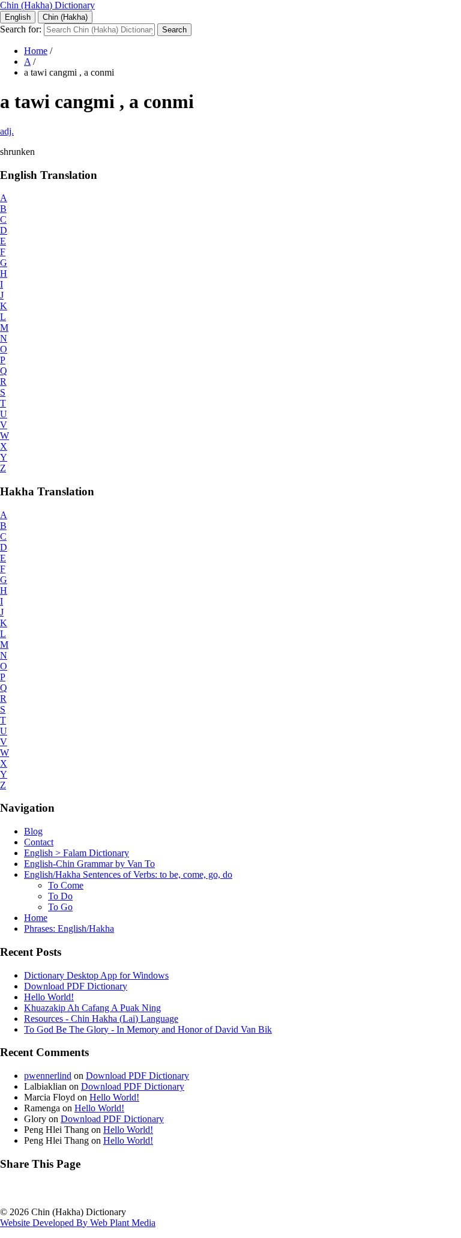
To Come (65, 885)
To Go (60, 907)
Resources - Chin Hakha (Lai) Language (101, 1018)
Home (35, 51)
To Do (60, 896)
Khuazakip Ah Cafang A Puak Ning (92, 1008)
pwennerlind (47, 1075)
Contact (38, 842)
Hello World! (49, 997)
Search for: (20, 29)
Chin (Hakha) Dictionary (47, 5)
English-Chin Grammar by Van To (89, 864)
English (18, 17)
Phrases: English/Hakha (69, 928)
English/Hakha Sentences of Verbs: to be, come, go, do (128, 874)
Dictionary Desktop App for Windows (96, 975)
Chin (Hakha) (65, 17)
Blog (33, 831)
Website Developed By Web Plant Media (77, 1223)
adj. (7, 131)
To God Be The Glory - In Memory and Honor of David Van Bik (148, 1029)
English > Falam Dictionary (76, 853)
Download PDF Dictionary (75, 986)
